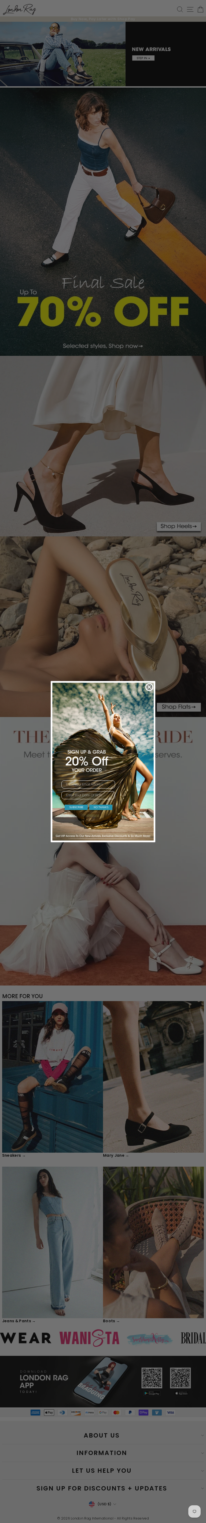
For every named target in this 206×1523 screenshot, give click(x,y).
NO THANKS (101, 807)
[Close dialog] (149, 687)
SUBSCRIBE (76, 807)
